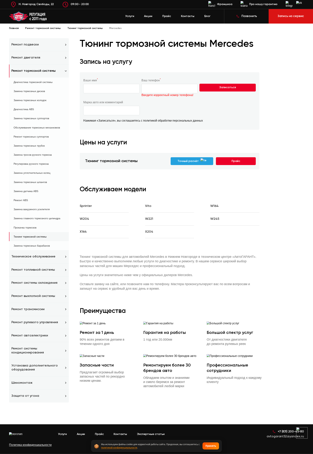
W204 (84, 218)
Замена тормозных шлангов (30, 182)
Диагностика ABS (24, 109)
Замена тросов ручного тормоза (33, 154)
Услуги (129, 16)
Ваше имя (90, 80)
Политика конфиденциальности (30, 444)
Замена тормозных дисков (29, 91)
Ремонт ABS (21, 200)
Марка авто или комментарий (103, 102)
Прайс (166, 16)
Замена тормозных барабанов (32, 245)
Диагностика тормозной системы (33, 82)
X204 (149, 231)
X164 (83, 231)
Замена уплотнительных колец (32, 172)
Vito (148, 206)
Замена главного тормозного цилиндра (37, 218)
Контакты (187, 16)
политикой (150, 120)
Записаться (227, 87)
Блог (207, 16)
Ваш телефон (151, 80)
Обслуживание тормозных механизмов (37, 127)
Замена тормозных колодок (30, 100)
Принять (210, 445)
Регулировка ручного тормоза (31, 163)
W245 (214, 218)
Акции (148, 16)
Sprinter (86, 206)
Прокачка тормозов (25, 227)
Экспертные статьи (150, 434)
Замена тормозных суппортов (31, 118)
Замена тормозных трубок (29, 145)
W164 (214, 206)
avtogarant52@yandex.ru (285, 436)
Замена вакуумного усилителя (32, 209)
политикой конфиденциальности (119, 447)
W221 (149, 218)
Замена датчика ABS (26, 191)
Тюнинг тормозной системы (30, 236)
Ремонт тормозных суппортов (31, 136)
